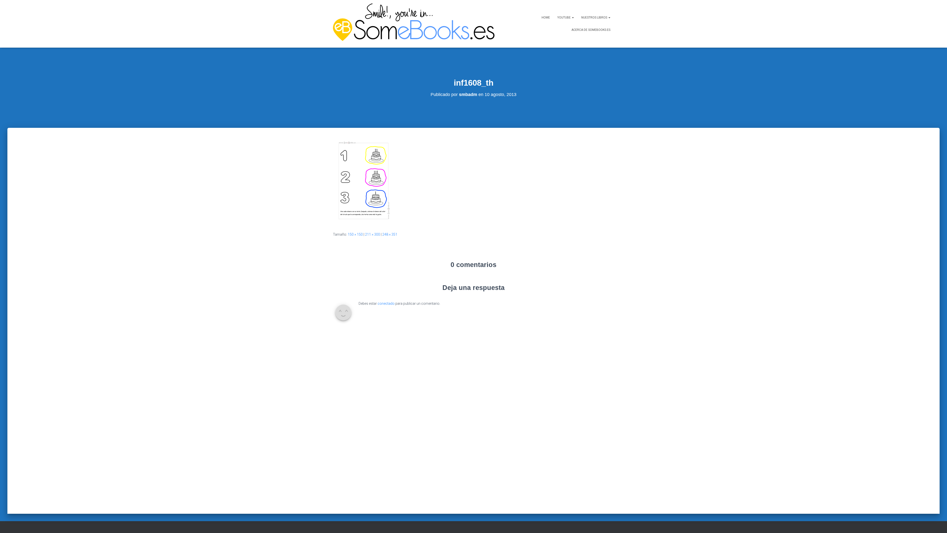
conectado (386, 303)
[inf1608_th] (363, 181)
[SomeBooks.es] (411, 23)
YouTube (564, 17)
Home (546, 17)
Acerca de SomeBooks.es (590, 30)
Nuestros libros (594, 17)
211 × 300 (372, 234)
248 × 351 (389, 234)
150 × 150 (355, 234)
